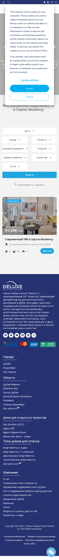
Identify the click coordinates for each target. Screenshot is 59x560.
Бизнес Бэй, (38, 244)
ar (56, 2)
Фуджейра (9, 367)
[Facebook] (5, 335)
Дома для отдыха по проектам (24, 417)
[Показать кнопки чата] (51, 552)
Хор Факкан (9, 371)
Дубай (47, 244)
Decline (29, 96)
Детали (47, 250)
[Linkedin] (22, 335)
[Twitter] (11, 335)
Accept (29, 88)
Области (9, 378)
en (52, 2)
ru (48, 2)
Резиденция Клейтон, (20, 244)
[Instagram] (33, 335)
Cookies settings (30, 80)
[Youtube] (16, 335)
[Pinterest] (28, 335)
